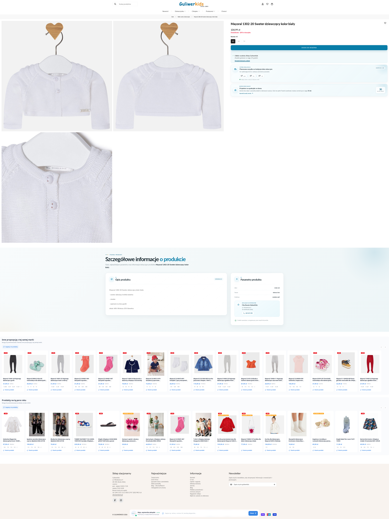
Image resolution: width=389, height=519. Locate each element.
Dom (173, 16)
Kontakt (192, 477)
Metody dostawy (195, 483)
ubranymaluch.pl (117, 495)
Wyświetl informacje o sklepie (242, 60)
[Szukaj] (115, 4)
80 (233, 41)
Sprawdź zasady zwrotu (245, 93)
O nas (192, 479)
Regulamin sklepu (195, 494)
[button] (272, 4)
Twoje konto (155, 477)
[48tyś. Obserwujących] (114, 500)
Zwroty (192, 486)
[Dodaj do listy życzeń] (385, 23)
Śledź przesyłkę (156, 483)
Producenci (209, 11)
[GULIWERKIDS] (194, 4)
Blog (191, 488)
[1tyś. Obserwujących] (121, 500)
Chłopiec (195, 11)
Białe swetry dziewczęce (184, 16)
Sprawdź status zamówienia (159, 481)
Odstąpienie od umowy (158, 488)
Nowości (165, 11)
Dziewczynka (179, 11)
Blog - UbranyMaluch (158, 486)
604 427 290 (249, 313)
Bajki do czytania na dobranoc (199, 496)
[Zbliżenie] (108, 25)
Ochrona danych (195, 492)
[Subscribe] (274, 484)
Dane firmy (154, 479)
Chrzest (224, 11)
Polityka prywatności (196, 490)
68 (239, 41)
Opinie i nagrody (195, 481)
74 (244, 41)
